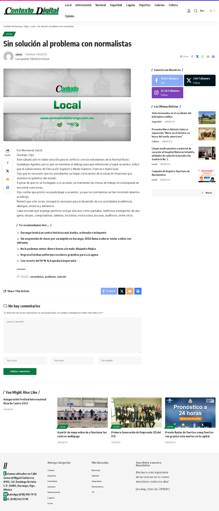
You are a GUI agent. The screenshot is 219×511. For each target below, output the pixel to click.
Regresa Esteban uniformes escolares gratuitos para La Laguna (59, 254)
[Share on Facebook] (192, 56)
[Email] (207, 56)
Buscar (209, 192)
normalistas (37, 276)
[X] (200, 80)
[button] (189, 10)
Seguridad (157, 121)
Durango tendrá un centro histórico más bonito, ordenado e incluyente (63, 232)
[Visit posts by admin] (8, 56)
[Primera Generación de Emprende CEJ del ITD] (136, 412)
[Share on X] (197, 56)
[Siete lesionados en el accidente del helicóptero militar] (207, 117)
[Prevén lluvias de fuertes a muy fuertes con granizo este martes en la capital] (190, 412)
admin (18, 54)
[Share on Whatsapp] (202, 56)
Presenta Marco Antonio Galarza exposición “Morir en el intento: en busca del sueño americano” (171, 133)
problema (50, 276)
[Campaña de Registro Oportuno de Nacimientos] (207, 175)
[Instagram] (167, 92)
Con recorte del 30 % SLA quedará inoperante (48, 260)
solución (61, 276)
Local (9, 34)
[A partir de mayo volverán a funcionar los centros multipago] (82, 412)
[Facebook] (167, 80)
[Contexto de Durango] (31, 11)
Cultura (155, 141)
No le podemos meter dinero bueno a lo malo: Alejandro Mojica (58, 248)
